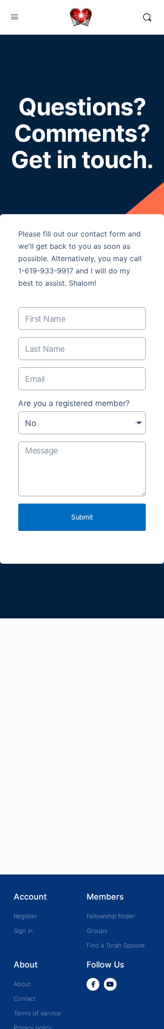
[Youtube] (110, 984)
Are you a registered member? (74, 403)
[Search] (147, 17)
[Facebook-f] (93, 984)
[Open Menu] (14, 17)
